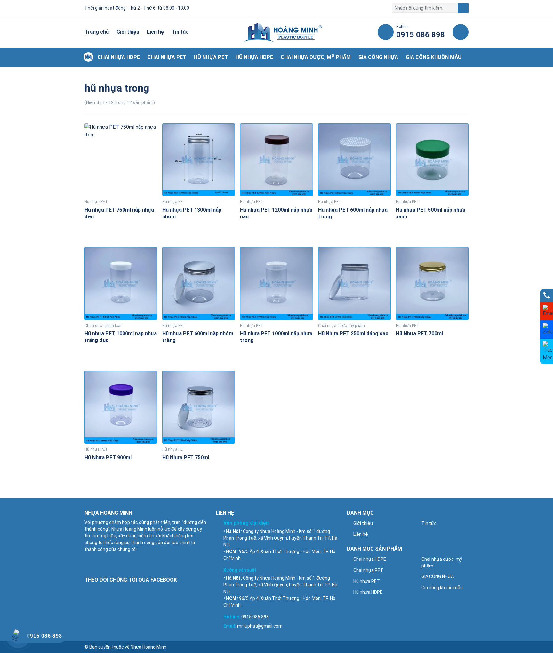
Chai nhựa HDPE (119, 57)
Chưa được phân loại (102, 325)
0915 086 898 (255, 616)
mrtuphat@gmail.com (260, 626)
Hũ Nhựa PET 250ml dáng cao (353, 334)
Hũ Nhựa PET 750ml (185, 457)
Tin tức (180, 32)
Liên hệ (155, 32)
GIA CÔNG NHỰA (378, 57)
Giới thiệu (127, 32)
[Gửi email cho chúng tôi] (546, 311)
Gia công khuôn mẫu (433, 57)
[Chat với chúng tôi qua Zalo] (546, 329)
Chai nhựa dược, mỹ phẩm (316, 57)
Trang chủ (96, 32)
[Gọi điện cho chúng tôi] (546, 295)
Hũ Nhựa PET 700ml (419, 334)
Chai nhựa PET (167, 57)
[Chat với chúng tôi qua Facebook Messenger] (546, 351)
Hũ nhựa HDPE (254, 57)
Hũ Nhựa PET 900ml (108, 457)
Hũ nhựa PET (211, 57)
